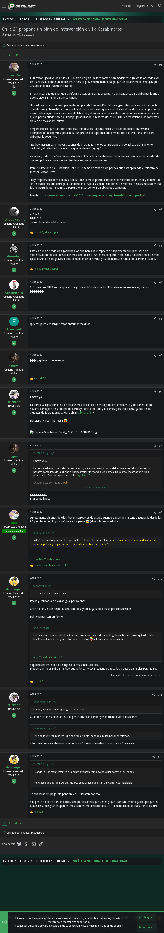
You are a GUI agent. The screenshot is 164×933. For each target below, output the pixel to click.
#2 (160, 209)
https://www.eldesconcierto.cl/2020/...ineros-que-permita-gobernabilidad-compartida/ (92, 195)
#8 (160, 446)
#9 (160, 512)
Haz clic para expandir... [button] (96, 487)
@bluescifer (85, 412)
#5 (160, 318)
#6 (160, 355)
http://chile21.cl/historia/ (45, 559)
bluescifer (11, 34)
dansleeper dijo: (42, 701)
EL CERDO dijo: (41, 453)
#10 (160, 578)
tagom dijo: (40, 585)
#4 (160, 282)
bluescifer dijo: (41, 532)
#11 (160, 694)
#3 (160, 245)
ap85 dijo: (39, 627)
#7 (160, 391)
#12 (160, 756)
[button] (4, 6)
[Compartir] (155, 65)
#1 (160, 64)
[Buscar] (160, 6)
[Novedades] (152, 6)
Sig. (17, 54)
